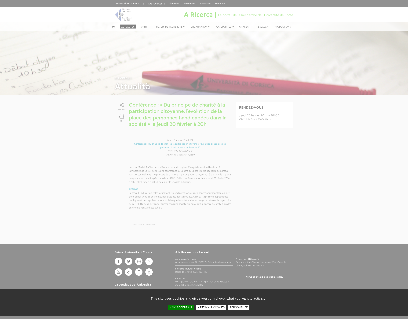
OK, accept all (182, 307)
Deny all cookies (212, 307)
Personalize (239, 307)
